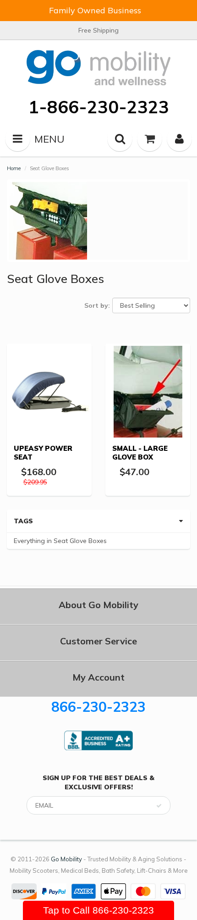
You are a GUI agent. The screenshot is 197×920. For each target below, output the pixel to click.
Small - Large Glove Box (140, 452)
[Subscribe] (159, 805)
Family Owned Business (95, 10)
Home (14, 168)
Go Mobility (66, 859)
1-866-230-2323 (98, 107)
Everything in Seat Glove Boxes (60, 541)
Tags (23, 521)
